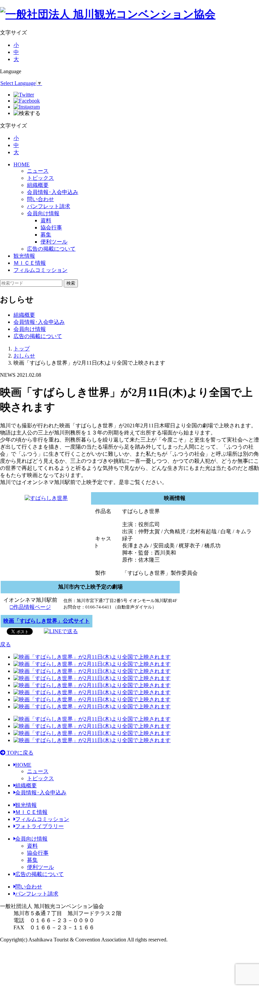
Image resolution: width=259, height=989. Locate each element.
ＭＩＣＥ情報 (29, 263)
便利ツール (40, 867)
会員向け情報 (43, 213)
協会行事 (38, 853)
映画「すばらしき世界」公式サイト (46, 621)
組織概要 (38, 185)
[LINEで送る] (61, 631)
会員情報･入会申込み (52, 192)
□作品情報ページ (30, 607)
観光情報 (24, 256)
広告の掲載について (51, 249)
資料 (32, 846)
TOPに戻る (19, 753)
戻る (5, 644)
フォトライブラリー (39, 826)
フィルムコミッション (40, 270)
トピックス (40, 178)
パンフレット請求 (48, 206)
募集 (32, 860)
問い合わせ (40, 199)
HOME (21, 164)
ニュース (38, 171)
